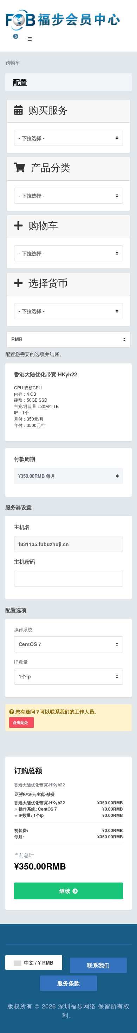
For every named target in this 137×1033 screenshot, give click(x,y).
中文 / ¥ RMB (37, 962)
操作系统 (23, 629)
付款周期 (24, 459)
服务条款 (68, 983)
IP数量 (21, 661)
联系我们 (98, 965)
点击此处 (20, 722)
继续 (65, 891)
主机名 (22, 527)
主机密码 (24, 561)
